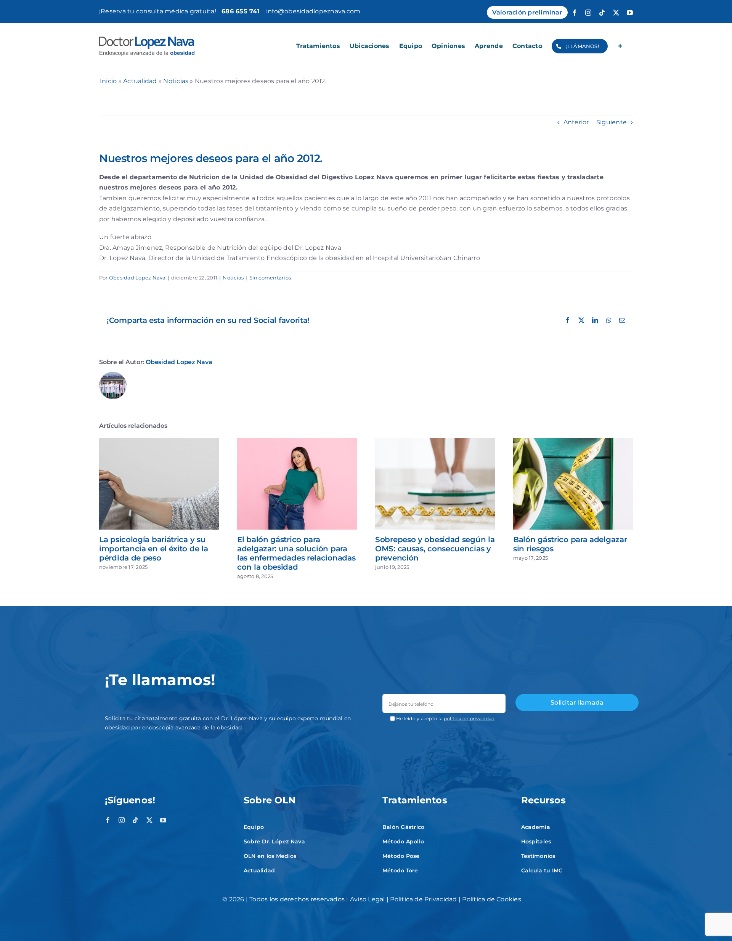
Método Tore (400, 870)
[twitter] (149, 820)
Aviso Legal (367, 899)
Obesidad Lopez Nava (137, 278)
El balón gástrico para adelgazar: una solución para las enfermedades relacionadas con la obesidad (296, 553)
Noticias (175, 81)
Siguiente (611, 122)
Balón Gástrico (403, 827)
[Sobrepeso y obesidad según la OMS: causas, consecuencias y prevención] (435, 441)
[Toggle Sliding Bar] (620, 46)
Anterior (576, 122)
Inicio (108, 81)
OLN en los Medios (270, 856)
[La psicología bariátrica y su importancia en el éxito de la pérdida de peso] (159, 441)
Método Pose (401, 856)
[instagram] (122, 820)
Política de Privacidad (423, 899)
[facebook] (108, 820)
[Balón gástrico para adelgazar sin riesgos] (573, 441)
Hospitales (536, 841)
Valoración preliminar (527, 12)
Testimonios (538, 856)
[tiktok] (135, 820)
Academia (535, 827)
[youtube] (163, 820)
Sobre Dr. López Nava (274, 841)
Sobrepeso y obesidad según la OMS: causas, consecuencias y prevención (434, 548)
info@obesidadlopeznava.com (313, 11)
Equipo (254, 827)
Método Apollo (403, 841)
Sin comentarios (270, 278)
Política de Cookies (491, 899)
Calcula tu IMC (541, 870)
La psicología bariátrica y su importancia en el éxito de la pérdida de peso (153, 548)
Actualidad (140, 81)
